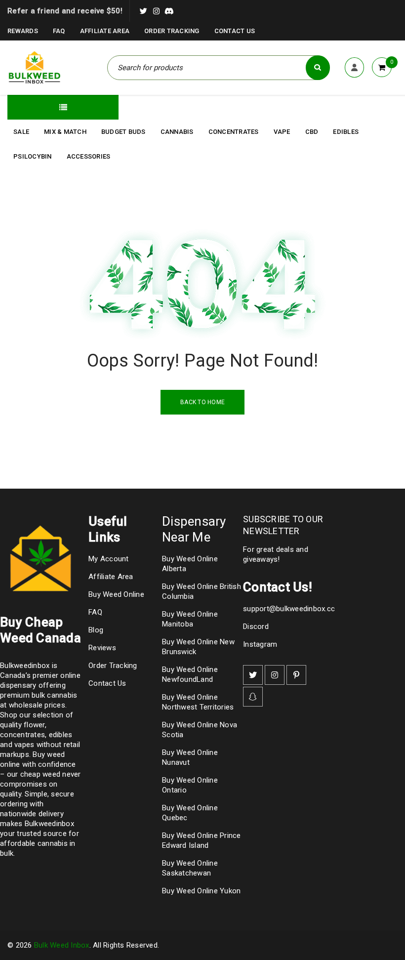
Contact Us (234, 31)
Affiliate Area (105, 31)
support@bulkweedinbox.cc (289, 608)
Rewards (22, 31)
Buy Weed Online (116, 594)
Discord (256, 626)
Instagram (260, 644)
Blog (95, 630)
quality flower (22, 724)
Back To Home (202, 402)
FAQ (59, 31)
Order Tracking (172, 31)
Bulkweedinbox (49, 823)
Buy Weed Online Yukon (201, 890)
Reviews (102, 647)
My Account (108, 558)
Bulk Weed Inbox (61, 945)
